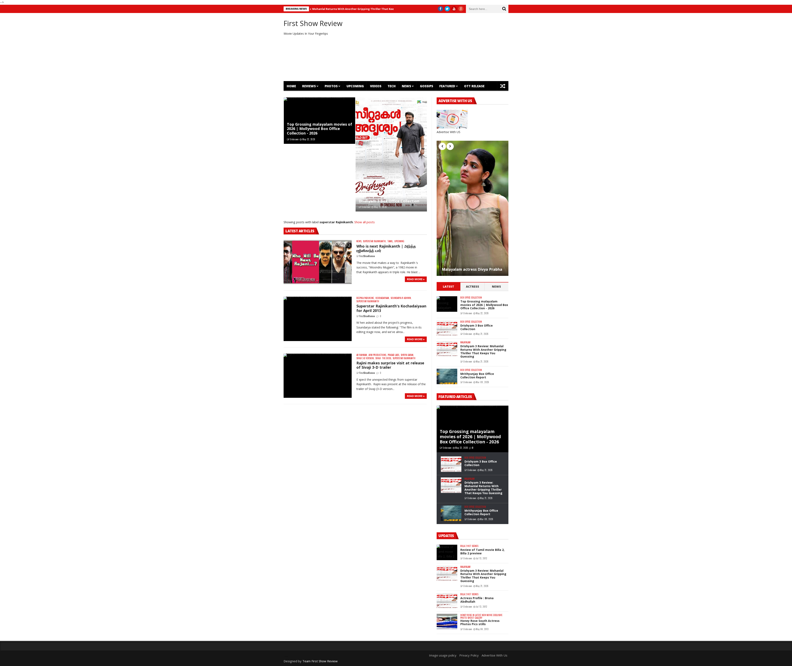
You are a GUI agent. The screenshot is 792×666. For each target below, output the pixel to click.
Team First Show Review (320, 661)
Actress (472, 286)
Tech (392, 86)
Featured (447, 86)
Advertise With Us (494, 655)
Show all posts (364, 222)
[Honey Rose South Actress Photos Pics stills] (447, 621)
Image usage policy (442, 655)
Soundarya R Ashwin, (401, 298)
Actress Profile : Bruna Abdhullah (477, 599)
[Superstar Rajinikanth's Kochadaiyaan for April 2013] (318, 319)
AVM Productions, (378, 355)
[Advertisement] (434, 47)
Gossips (426, 86)
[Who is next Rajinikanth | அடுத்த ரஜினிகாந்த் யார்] (318, 262)
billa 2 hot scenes (469, 546)
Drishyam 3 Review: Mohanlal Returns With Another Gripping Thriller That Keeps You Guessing (322, 9)
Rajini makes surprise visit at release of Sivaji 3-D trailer (390, 365)
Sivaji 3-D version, (365, 358)
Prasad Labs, (394, 355)
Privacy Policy (469, 655)
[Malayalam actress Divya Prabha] (472, 208)
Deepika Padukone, (365, 298)
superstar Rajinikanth (367, 301)
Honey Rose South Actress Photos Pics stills (480, 622)
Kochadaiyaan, (383, 298)
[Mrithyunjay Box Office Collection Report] (447, 376)
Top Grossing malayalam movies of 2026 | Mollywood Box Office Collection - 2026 (319, 129)
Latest (448, 286)
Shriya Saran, (407, 355)
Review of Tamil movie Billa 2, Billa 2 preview (482, 551)
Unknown (294, 139)
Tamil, (390, 241)
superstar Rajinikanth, (374, 241)
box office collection (471, 297)
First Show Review (313, 23)
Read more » (416, 279)
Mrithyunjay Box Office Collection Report (477, 375)
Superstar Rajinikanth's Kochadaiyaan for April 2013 (391, 308)
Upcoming (355, 86)
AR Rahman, (362, 355)
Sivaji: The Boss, (383, 358)
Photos (331, 86)
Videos (375, 86)
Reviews (309, 86)
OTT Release (474, 86)
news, (359, 241)
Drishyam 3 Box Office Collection (389, 200)
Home (291, 86)
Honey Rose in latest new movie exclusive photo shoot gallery (481, 616)
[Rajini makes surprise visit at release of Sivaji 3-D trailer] (318, 376)
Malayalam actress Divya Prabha (472, 269)
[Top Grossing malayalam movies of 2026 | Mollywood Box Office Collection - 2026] (447, 304)
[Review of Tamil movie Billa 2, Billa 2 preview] (447, 552)
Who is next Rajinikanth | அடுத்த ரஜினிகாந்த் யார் (386, 248)
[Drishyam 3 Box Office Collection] (391, 154)
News (406, 86)
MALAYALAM (465, 342)
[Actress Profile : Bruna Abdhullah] (447, 600)
